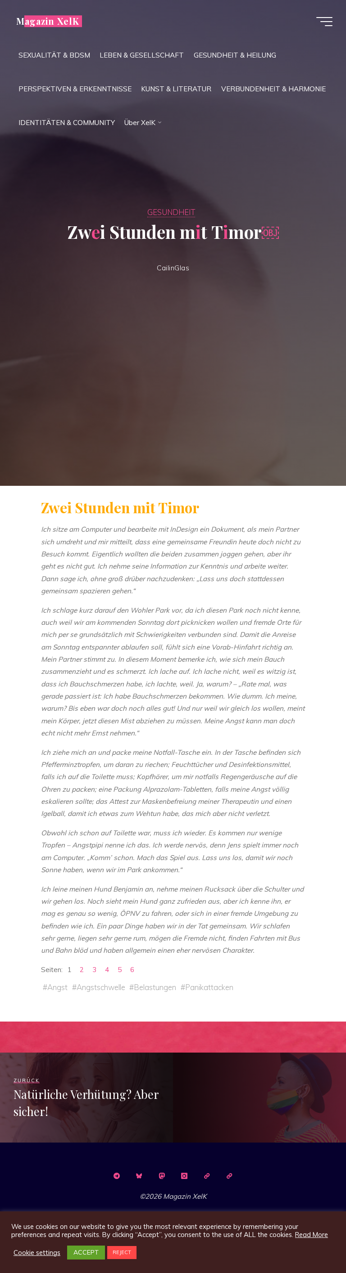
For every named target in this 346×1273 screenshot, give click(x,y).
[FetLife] (207, 1176)
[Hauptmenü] (324, 21)
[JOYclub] (229, 1176)
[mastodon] (162, 1176)
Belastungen (155, 987)
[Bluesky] (139, 1176)
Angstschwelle (101, 987)
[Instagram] (184, 1176)
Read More (311, 1235)
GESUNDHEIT (171, 212)
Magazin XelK (47, 21)
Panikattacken (210, 987)
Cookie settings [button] (37, 1253)
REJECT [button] (122, 1252)
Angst (57, 987)
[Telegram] (117, 1176)
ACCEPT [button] (86, 1252)
